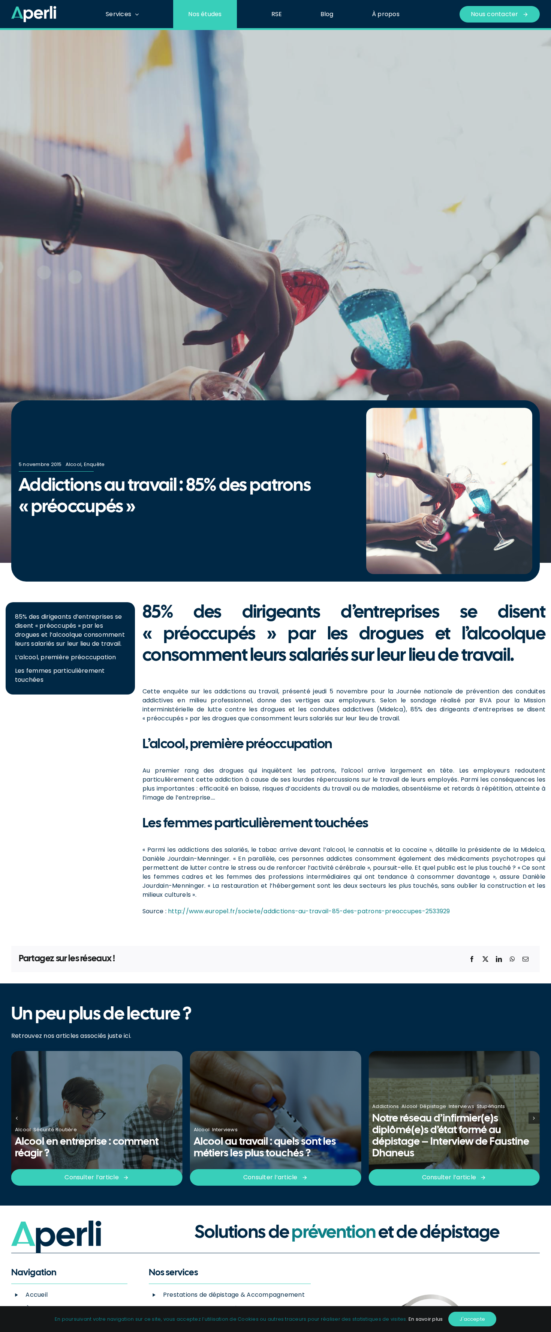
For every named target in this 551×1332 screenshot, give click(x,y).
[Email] (525, 959)
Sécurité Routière (470, 1118)
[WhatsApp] (512, 959)
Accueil (36, 1294)
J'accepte (472, 1319)
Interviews (46, 1129)
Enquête (94, 464)
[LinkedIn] (499, 959)
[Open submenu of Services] (138, 14)
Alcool (73, 464)
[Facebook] (472, 959)
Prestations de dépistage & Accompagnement (234, 1294)
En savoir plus (426, 1319)
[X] (485, 959)
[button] (16, 1118)
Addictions (207, 1106)
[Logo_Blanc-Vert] (33, 9)
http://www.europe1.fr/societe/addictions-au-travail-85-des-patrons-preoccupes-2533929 (309, 911)
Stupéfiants (312, 1106)
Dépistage (254, 1106)
